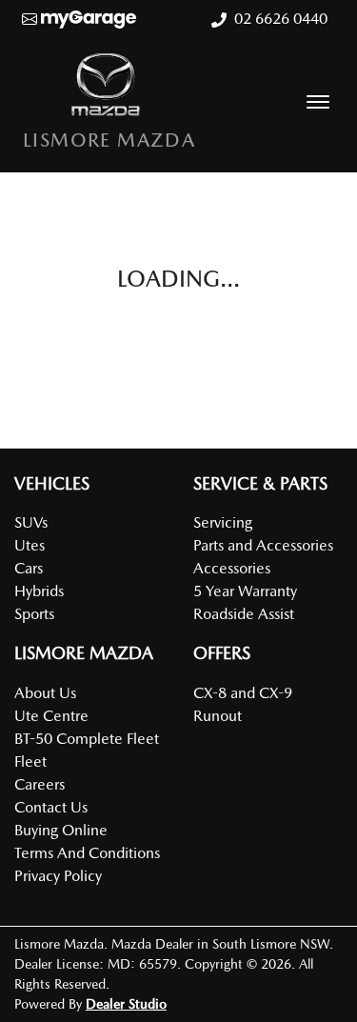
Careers (39, 784)
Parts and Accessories (263, 545)
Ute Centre (51, 716)
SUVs (31, 522)
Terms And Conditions (87, 853)
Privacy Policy (58, 876)
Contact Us (51, 807)
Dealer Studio (126, 1004)
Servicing (222, 522)
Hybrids (39, 591)
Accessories (231, 568)
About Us (45, 693)
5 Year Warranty (245, 591)
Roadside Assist (243, 614)
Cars (28, 568)
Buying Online (61, 830)
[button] (318, 102)
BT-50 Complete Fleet (86, 739)
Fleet (30, 761)
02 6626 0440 (280, 19)
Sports (34, 614)
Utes (29, 545)
